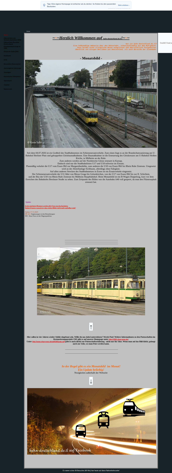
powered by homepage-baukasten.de (119, 8)
